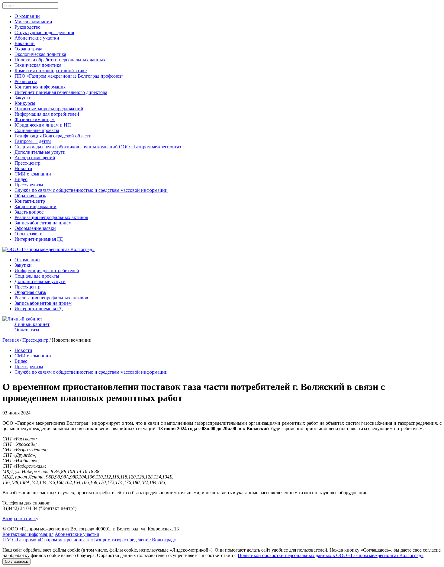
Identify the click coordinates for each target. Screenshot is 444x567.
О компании (27, 16)
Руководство (27, 27)
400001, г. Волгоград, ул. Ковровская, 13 (137, 528)
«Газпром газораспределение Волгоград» (133, 539)
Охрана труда (28, 48)
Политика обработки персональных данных (59, 59)
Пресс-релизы (28, 184)
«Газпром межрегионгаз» (63, 539)
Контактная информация (40, 86)
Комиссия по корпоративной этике (50, 70)
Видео (20, 179)
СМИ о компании (32, 173)
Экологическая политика (40, 54)
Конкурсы (24, 103)
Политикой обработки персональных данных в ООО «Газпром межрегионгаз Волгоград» (330, 555)
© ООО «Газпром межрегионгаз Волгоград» (48, 528)
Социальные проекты (36, 130)
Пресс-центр (27, 163)
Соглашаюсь (16, 561)
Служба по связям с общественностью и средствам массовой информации (91, 190)
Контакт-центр (29, 201)
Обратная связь (30, 195)
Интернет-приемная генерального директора (60, 92)
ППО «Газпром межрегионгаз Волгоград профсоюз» (69, 76)
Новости (23, 168)
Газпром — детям (32, 141)
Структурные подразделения (44, 32)
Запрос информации (35, 206)
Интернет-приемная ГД (38, 239)
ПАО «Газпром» (19, 539)
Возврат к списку (20, 518)
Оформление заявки (35, 228)
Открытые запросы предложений (48, 108)
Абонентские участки (36, 37)
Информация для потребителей (46, 114)
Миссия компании (33, 21)
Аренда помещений (34, 157)
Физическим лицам (34, 119)
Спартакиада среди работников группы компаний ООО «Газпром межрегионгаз (97, 146)
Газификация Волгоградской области (53, 135)
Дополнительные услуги (40, 152)
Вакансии (24, 43)
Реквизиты (25, 81)
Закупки (23, 97)
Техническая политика (37, 65)
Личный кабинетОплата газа (32, 327)
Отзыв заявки (28, 233)
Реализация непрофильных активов (51, 217)
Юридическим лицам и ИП (42, 124)
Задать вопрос (28, 211)
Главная (10, 340)
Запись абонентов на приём (43, 222)
